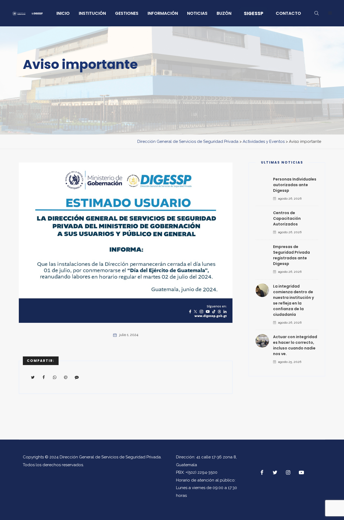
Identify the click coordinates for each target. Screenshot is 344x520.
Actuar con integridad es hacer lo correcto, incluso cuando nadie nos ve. (295, 345)
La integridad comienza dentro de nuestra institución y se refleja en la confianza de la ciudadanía (293, 300)
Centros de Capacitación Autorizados (287, 218)
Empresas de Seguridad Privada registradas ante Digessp (291, 255)
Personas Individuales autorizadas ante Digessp (294, 184)
